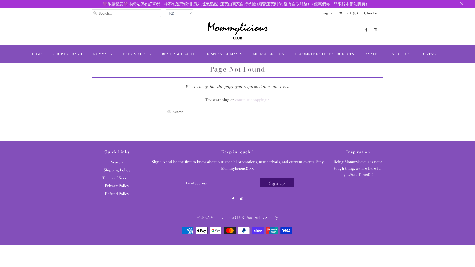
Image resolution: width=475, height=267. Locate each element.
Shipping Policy (117, 170)
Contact (429, 53)
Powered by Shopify (262, 217)
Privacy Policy (117, 186)
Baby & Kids (135, 53)
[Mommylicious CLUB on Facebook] (366, 29)
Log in (327, 13)
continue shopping (251, 100)
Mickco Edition (268, 53)
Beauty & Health (179, 53)
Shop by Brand (67, 53)
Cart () (350, 13)
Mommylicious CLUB (227, 217)
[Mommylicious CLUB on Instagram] (375, 29)
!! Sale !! (373, 53)
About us (401, 53)
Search (117, 162)
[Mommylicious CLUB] (237, 32)
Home (37, 53)
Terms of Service (117, 178)
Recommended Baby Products (324, 53)
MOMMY (100, 53)
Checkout (372, 13)
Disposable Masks (224, 53)
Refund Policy (117, 194)
